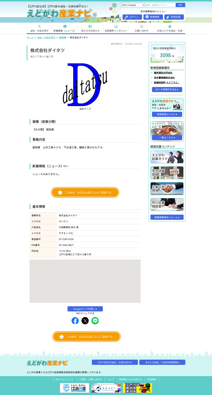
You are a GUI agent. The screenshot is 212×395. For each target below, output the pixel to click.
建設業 (62, 37)
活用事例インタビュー (116, 30)
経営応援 (175, 16)
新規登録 (154, 16)
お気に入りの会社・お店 (169, 30)
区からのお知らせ (90, 30)
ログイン (133, 16)
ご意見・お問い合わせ (90, 379)
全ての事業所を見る (166, 89)
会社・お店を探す (39, 30)
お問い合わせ (142, 30)
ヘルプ (110, 379)
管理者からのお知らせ (130, 379)
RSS (65, 166)
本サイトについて (65, 379)
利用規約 (151, 379)
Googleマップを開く (84, 309)
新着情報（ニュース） (65, 30)
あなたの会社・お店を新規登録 (161, 362)
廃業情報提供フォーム (166, 217)
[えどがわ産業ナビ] (60, 17)
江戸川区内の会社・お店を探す (114, 362)
